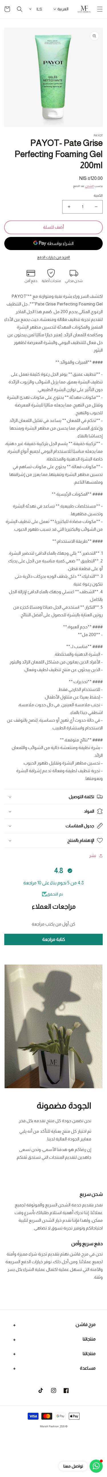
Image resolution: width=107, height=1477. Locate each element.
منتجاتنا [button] (89, 1339)
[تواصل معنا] (96, 1466)
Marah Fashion (49, 1426)
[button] (100, 9)
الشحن (89, 186)
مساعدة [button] (88, 1368)
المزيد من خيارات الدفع (53, 257)
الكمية (98, 195)
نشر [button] (92, 855)
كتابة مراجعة (53, 939)
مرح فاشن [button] (86, 1324)
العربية (62, 9)
